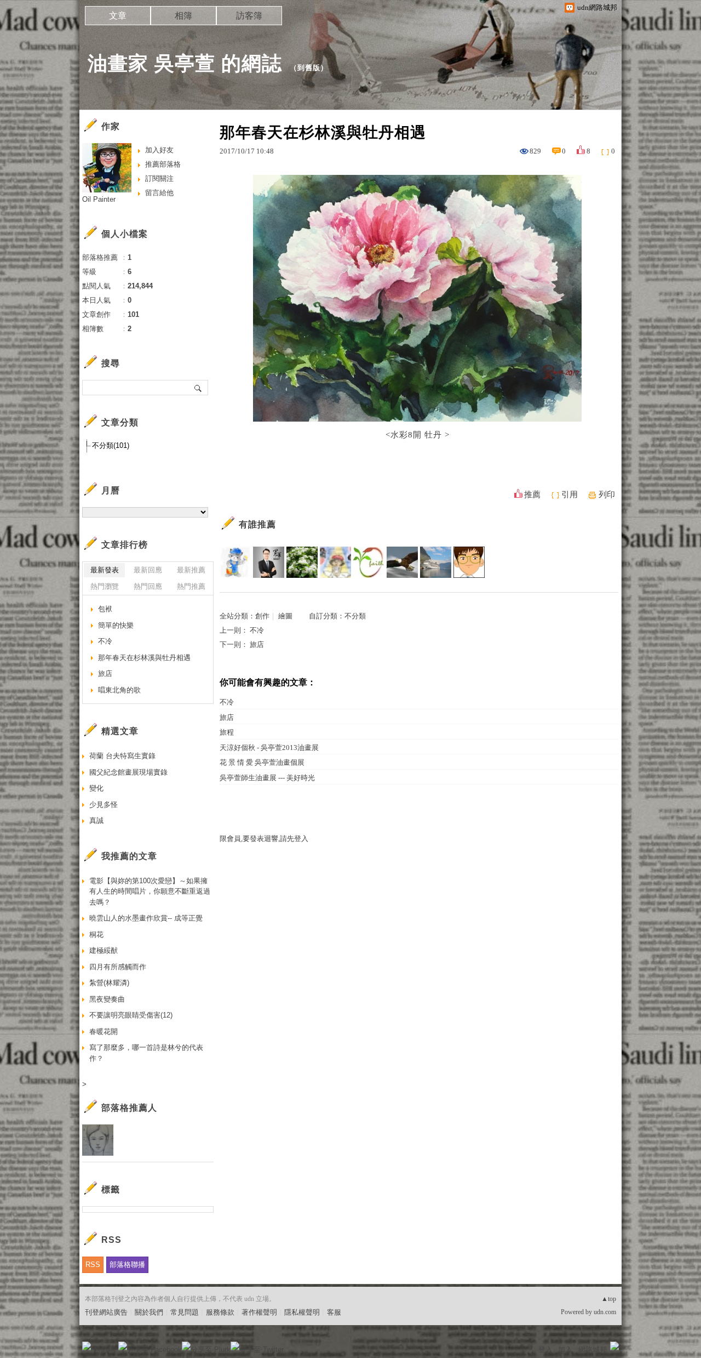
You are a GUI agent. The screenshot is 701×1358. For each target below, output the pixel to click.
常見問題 (184, 1312)
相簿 (183, 15)
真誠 (96, 820)
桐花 (96, 934)
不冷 (257, 630)
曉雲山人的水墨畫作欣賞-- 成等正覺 (146, 918)
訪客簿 (249, 15)
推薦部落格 (163, 164)
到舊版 (308, 68)
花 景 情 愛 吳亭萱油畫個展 (262, 762)
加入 (565, 1349)
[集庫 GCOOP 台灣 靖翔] (268, 562)
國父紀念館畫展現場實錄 (128, 772)
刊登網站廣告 (106, 1312)
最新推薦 (191, 570)
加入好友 (159, 150)
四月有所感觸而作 (117, 967)
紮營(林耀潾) (109, 983)
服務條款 (220, 1312)
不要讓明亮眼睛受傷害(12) (131, 1015)
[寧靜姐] (335, 562)
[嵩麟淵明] (469, 562)
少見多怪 (103, 804)
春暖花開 (103, 1031)
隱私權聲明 (302, 1312)
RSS (92, 1264)
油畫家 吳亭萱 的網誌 (185, 63)
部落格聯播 (127, 1264)
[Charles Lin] (435, 562)
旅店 (257, 644)
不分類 (355, 616)
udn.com (605, 1312)
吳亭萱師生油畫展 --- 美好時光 (267, 778)
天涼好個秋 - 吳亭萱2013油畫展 (269, 747)
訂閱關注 (159, 178)
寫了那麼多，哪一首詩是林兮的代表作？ (146, 1052)
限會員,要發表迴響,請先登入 (264, 838)
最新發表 (104, 570)
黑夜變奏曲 (107, 999)
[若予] (302, 562)
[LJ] (235, 562)
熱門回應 (148, 586)
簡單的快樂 (116, 625)
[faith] (368, 562)
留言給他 (159, 193)
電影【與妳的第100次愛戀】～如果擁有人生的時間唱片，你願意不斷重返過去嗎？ (149, 891)
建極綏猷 (103, 950)
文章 (118, 15)
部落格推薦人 (129, 1107)
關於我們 (149, 1312)
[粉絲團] (86, 1346)
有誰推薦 (257, 524)
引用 (569, 494)
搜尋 (198, 387)
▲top (608, 1299)
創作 (262, 616)
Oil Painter (99, 199)
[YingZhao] (402, 562)
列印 (607, 494)
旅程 (227, 732)
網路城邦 (592, 1349)
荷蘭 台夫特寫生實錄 (122, 756)
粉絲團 (104, 1349)
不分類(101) (110, 445)
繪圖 (285, 616)
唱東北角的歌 (119, 690)
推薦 (532, 494)
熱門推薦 (191, 586)
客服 (334, 1312)
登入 (545, 1349)
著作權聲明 (259, 1312)
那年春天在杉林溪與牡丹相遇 (144, 658)
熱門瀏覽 (104, 586)
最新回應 (148, 570)
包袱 (105, 609)
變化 (96, 788)
